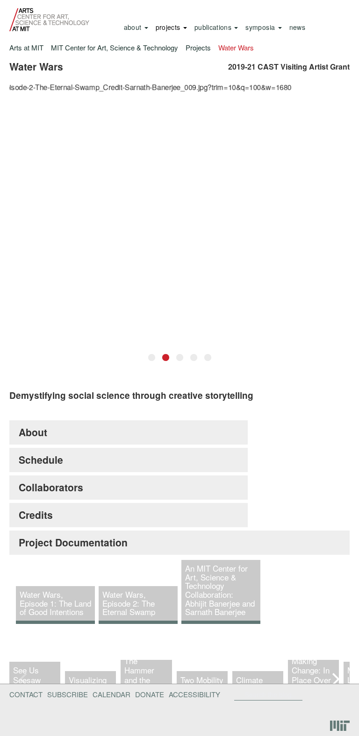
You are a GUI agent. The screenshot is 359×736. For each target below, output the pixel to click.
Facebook (305, 694)
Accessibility (194, 694)
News (297, 27)
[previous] (24, 679)
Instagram (338, 709)
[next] (334, 679)
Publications (214, 27)
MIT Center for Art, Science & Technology (114, 47)
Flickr (320, 694)
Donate (149, 694)
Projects (169, 27)
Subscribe (67, 694)
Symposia (261, 27)
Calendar (111, 694)
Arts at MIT (26, 47)
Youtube (314, 709)
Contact (26, 694)
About (134, 27)
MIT (340, 726)
